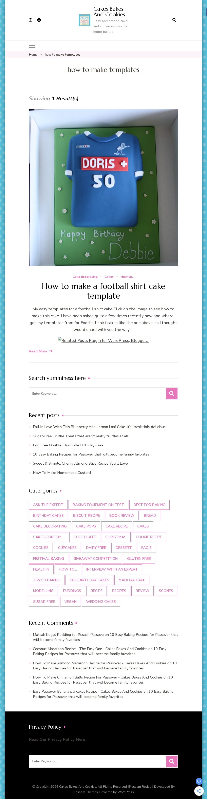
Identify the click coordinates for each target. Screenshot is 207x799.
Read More (38, 351)
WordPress (125, 792)
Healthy (41, 569)
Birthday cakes (48, 515)
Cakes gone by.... (48, 537)
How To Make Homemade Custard (62, 472)
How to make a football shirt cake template (103, 291)
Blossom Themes (85, 792)
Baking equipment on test (98, 504)
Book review (121, 515)
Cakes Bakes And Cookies (109, 11)
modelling (43, 590)
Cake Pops (86, 526)
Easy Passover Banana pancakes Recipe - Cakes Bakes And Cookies (88, 691)
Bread (150, 515)
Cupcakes (67, 547)
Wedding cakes (101, 601)
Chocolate (85, 537)
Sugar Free (44, 601)
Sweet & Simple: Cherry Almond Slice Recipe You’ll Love (80, 463)
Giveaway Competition (95, 558)
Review (142, 590)
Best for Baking (149, 504)
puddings (72, 590)
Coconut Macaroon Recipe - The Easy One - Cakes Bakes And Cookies (90, 648)
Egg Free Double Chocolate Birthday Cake (69, 445)
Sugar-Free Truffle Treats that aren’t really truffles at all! (81, 436)
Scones (166, 590)
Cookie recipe (149, 537)
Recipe (96, 590)
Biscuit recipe (86, 515)
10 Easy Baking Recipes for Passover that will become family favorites (91, 454)
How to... (127, 277)
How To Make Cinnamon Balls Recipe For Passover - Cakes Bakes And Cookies (98, 677)
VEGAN (70, 601)
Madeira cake (132, 580)
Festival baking (48, 558)
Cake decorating (85, 277)
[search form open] (174, 20)
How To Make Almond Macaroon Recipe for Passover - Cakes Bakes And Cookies (99, 663)
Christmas (115, 537)
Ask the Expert (48, 504)
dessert (124, 547)
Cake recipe (117, 526)
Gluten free (139, 558)
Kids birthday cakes (89, 580)
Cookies (41, 547)
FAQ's (146, 547)
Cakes (109, 277)
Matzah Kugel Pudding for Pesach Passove (68, 634)
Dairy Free (96, 547)
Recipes (119, 590)
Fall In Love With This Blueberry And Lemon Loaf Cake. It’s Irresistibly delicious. (99, 426)
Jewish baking (46, 580)
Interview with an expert (112, 569)
